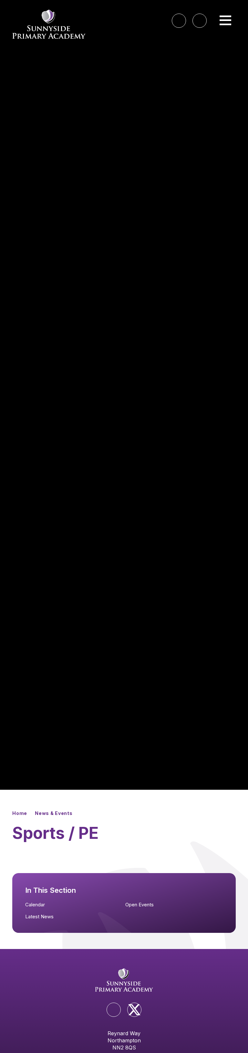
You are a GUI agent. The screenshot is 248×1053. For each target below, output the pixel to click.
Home (19, 813)
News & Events (53, 813)
